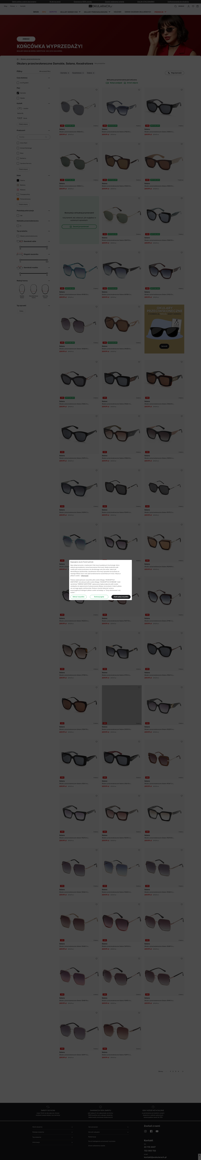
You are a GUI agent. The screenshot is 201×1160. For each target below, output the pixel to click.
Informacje (84, 576)
